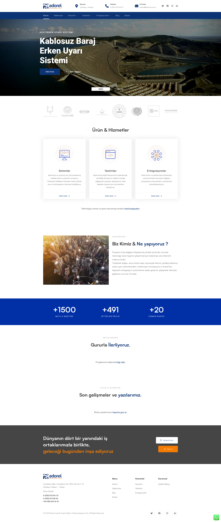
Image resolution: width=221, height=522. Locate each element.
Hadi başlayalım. (132, 208)
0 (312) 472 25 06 (50, 498)
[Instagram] (172, 6)
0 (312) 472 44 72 (50, 495)
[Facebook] (167, 6)
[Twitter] (163, 6)
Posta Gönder (48, 491)
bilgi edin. (120, 362)
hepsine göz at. (119, 412)
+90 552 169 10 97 (51, 501)
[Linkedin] (177, 6)
